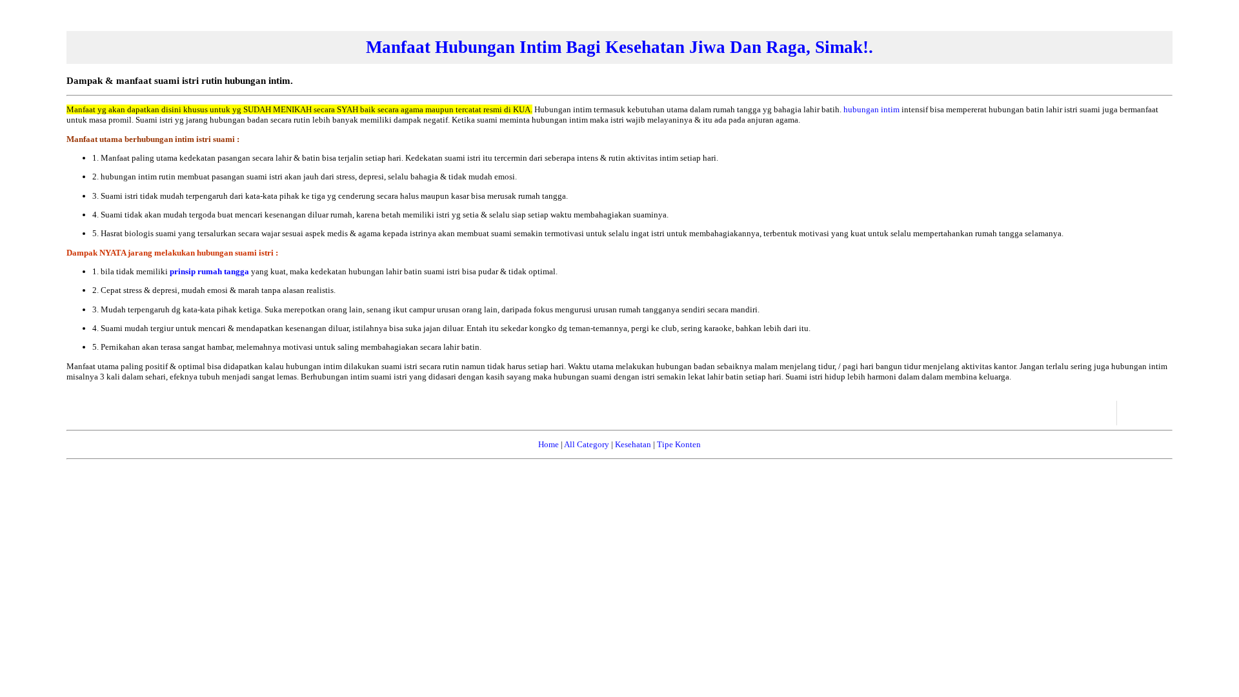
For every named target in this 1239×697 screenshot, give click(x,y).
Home (548, 444)
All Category (586, 444)
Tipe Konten (679, 444)
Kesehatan (633, 444)
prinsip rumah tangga (209, 271)
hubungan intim (871, 109)
